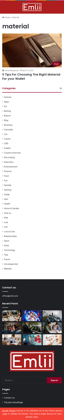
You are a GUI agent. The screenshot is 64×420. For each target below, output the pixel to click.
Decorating (9, 157)
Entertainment (11, 166)
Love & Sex (9, 231)
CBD (6, 143)
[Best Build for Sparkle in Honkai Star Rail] (32, 315)
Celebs (7, 148)
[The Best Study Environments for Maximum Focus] (11, 339)
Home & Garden (11, 208)
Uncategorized (11, 264)
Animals (7, 97)
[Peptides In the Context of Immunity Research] (52, 339)
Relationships (10, 236)
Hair (6, 199)
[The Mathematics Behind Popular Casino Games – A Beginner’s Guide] (32, 339)
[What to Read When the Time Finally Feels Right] (11, 327)
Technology (9, 250)
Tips (6, 255)
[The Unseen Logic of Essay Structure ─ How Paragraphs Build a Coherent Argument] (52, 327)
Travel (7, 259)
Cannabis (8, 129)
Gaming (7, 190)
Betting (7, 111)
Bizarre (7, 115)
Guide (7, 194)
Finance (8, 171)
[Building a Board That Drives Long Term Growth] (52, 315)
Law (6, 222)
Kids (6, 217)
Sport (6, 241)
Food (6, 176)
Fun (6, 180)
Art (5, 106)
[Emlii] (32, 7)
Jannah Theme (8, 410)
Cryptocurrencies (12, 153)
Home (7, 17)
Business (8, 125)
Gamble (7, 185)
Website (8, 268)
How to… (8, 213)
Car (5, 134)
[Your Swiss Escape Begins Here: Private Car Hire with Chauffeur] (32, 327)
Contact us (9, 398)
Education (9, 162)
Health (7, 204)
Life (6, 227)
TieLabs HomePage (13, 402)
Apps (6, 102)
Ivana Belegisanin (11, 70)
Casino (7, 139)
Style (6, 245)
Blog (6, 120)
